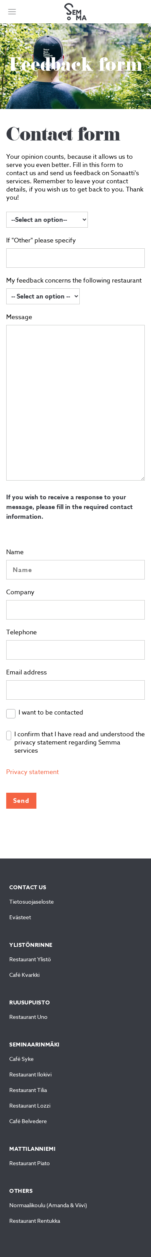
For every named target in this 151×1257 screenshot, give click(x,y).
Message (19, 317)
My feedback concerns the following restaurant (74, 281)
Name (15, 552)
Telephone (21, 633)
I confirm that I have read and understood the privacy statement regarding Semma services (79, 743)
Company (20, 593)
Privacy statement (32, 772)
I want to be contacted (51, 713)
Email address (26, 673)
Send (21, 801)
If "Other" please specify (41, 241)
